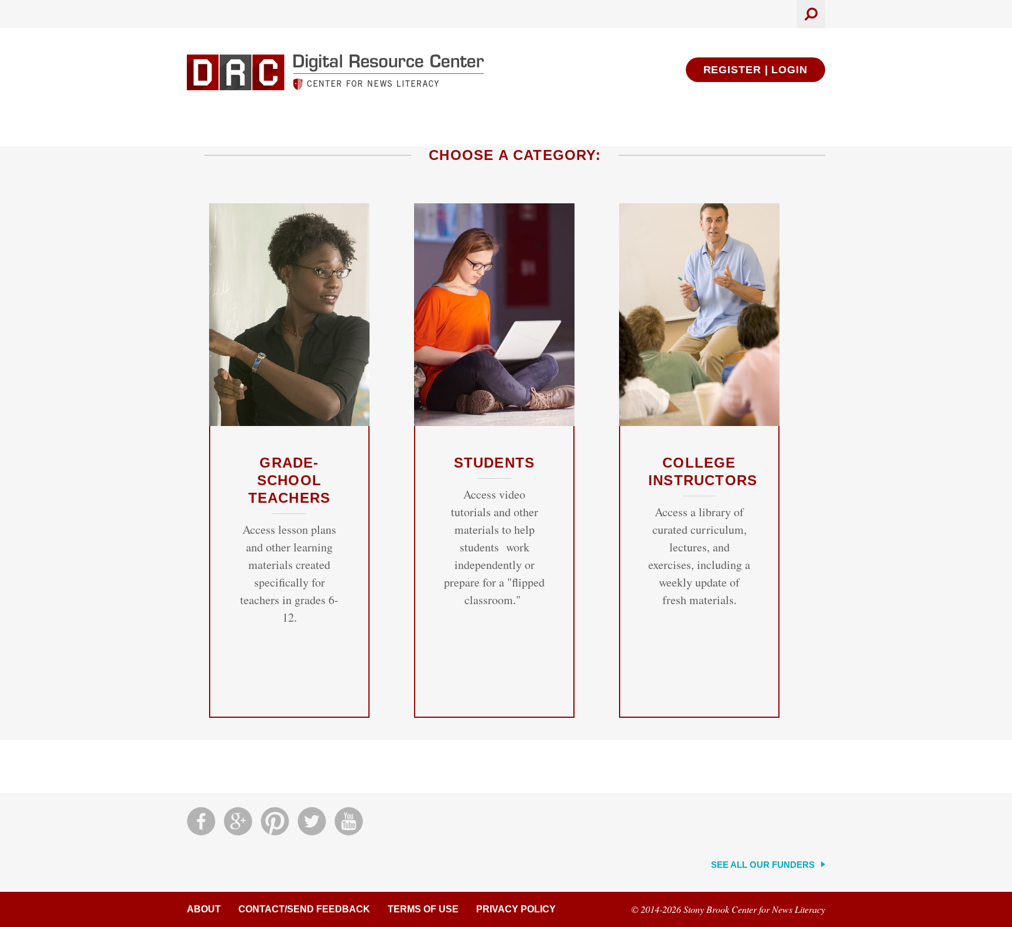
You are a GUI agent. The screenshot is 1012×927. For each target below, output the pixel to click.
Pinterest (275, 821)
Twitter (312, 821)
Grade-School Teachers (289, 480)
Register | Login (755, 70)
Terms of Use (423, 909)
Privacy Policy (516, 909)
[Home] (335, 72)
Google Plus (238, 821)
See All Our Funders (763, 865)
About (204, 909)
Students (494, 463)
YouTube (348, 821)
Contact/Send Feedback (304, 909)
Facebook (201, 821)
